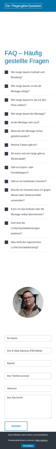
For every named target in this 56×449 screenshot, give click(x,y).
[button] (28, 75)
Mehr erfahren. (41, 440)
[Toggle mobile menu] (50, 5)
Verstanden (28, 446)
